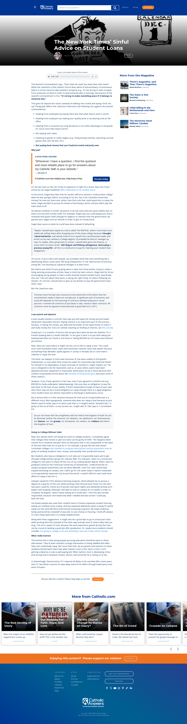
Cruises (74, 685)
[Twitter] (111, 688)
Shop (135, 7)
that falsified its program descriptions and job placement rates (79, 448)
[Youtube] (115, 688)
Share (128, 56)
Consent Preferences (102, 715)
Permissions (93, 679)
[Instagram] (119, 688)
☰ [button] (35, 7)
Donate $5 (98, 579)
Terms (80, 715)
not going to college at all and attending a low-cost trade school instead (73, 531)
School (74, 679)
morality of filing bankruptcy (81, 373)
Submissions (93, 676)
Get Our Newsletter (119, 674)
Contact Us (92, 715)
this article (107, 327)
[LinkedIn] (131, 688)
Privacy (85, 715)
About (125, 7)
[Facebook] (107, 688)
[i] (44, 376)
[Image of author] (58, 56)
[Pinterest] (123, 688)
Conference (76, 682)
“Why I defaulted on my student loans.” (78, 190)
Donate (148, 7)
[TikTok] (127, 688)
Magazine (60, 36)
